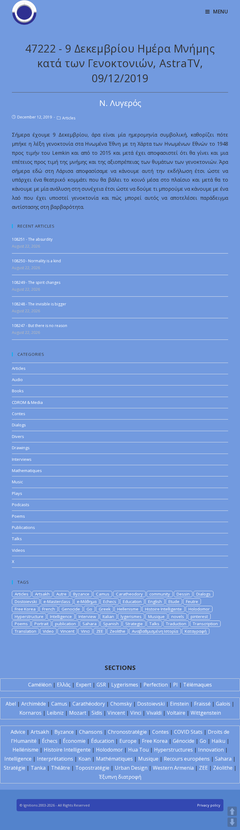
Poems (18, 516)
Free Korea (25, 609)
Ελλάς (64, 684)
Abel (11, 703)
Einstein (179, 703)
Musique (156, 616)
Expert (83, 684)
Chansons (90, 731)
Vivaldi (154, 712)
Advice (18, 731)
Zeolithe (117, 631)
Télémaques (197, 684)
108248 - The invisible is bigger (39, 304)
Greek (105, 609)
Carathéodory (88, 703)
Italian (108, 616)
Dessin (183, 594)
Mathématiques (114, 758)
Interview (87, 616)
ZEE (99, 631)
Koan (84, 758)
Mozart (77, 712)
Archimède (33, 703)
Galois (223, 703)
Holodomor (199, 609)
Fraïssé (202, 703)
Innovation (211, 749)
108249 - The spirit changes (36, 282)
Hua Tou (138, 749)
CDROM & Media (27, 402)
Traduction (176, 623)
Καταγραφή (196, 631)
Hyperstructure (29, 616)
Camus (102, 594)
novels (177, 616)
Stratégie (14, 767)
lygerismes (131, 616)
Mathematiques (27, 470)
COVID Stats (188, 731)
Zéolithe (222, 767)
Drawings (21, 447)
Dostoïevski (151, 703)
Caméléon (40, 684)
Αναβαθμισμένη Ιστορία (155, 631)
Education (132, 601)
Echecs (109, 601)
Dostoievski (26, 601)
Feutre (192, 601)
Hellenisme (127, 609)
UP (232, 811)
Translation (25, 631)
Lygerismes (124, 684)
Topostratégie (92, 767)
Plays (17, 493)
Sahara (89, 623)
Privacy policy (208, 805)
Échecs (50, 740)
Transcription (205, 623)
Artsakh (42, 594)
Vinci (85, 631)
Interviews (22, 459)
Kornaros (30, 712)
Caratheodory (129, 594)
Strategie (134, 623)
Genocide (71, 609)
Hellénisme (25, 749)
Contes (18, 413)
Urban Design (131, 767)
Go (89, 609)
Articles (68, 118)
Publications (23, 527)
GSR (101, 684)
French (48, 609)
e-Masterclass (56, 601)
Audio (17, 379)
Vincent (67, 631)
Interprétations (55, 758)
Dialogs (19, 425)
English (155, 601)
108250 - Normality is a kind (36, 261)
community (159, 594)
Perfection (155, 684)
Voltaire (176, 712)
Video (48, 631)
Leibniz (55, 712)
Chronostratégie (127, 731)
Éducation (102, 740)
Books (18, 391)
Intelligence (61, 616)
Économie (74, 740)
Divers (18, 436)
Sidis (97, 712)
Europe (128, 740)
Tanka (38, 767)
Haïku (218, 740)
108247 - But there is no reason (39, 325)
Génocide (183, 740)
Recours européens (187, 758)
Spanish (111, 623)
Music (17, 482)
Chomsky (121, 703)
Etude (173, 601)
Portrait (41, 623)
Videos (18, 550)
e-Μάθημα (87, 601)
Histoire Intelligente (163, 609)
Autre (61, 594)
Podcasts (20, 504)
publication (65, 623)
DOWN (232, 822)
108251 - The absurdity (32, 239)
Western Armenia (173, 767)
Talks (17, 538)
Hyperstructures (173, 749)
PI (175, 684)
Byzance (81, 594)
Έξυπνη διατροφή (120, 776)
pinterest (199, 616)
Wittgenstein (206, 712)
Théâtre (60, 767)
